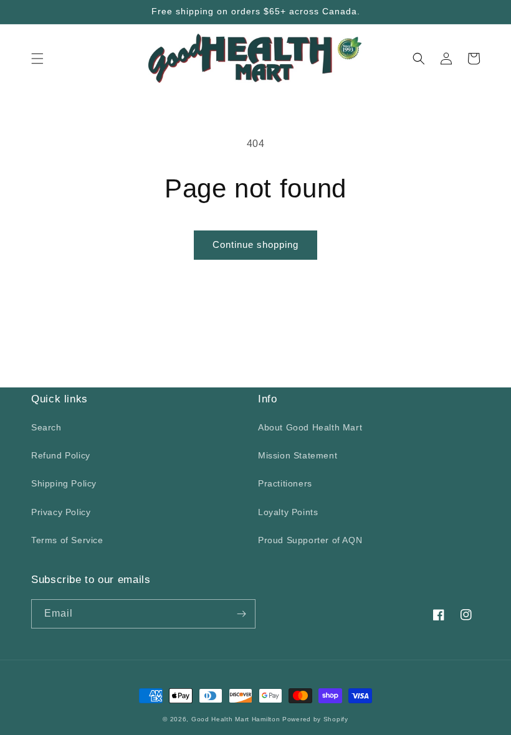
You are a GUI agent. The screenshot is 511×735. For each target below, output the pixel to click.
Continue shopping (255, 244)
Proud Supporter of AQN (310, 540)
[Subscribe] (241, 613)
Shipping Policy (64, 483)
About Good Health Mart (310, 427)
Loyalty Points (288, 512)
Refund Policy (60, 455)
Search (46, 427)
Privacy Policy (60, 512)
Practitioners (285, 483)
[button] (37, 58)
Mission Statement (297, 455)
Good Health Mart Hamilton (236, 719)
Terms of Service (67, 540)
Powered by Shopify (315, 719)
